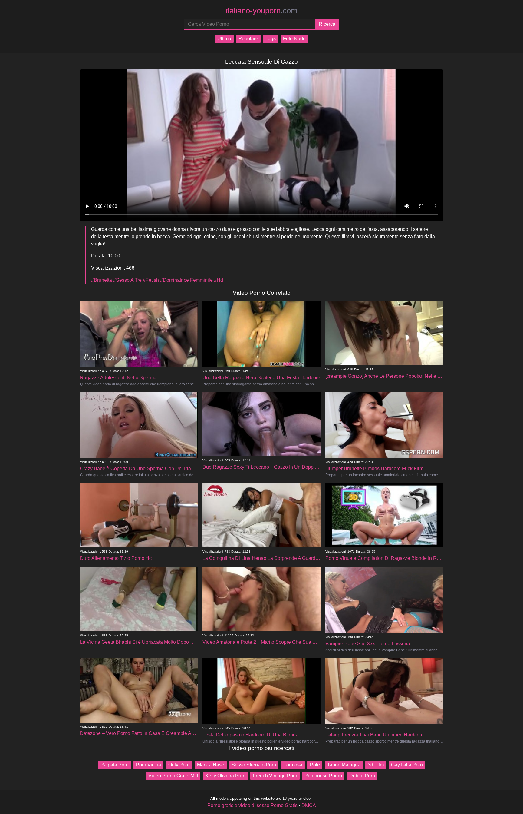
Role (315, 764)
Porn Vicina (148, 764)
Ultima (224, 38)
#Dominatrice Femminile (186, 280)
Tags (270, 38)
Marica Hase (210, 764)
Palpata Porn (114, 764)
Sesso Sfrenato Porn (254, 764)
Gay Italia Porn (407, 764)
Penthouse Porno (323, 775)
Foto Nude (294, 38)
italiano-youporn (261, 10)
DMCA (308, 805)
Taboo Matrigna (343, 764)
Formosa (292, 764)
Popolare (248, 38)
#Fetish (151, 280)
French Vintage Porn (275, 775)
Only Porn (179, 764)
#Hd (218, 280)
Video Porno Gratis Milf (173, 775)
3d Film (376, 764)
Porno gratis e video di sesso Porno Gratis (252, 805)
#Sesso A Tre (127, 280)
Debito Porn (362, 775)
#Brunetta (101, 280)
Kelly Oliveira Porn (225, 775)
